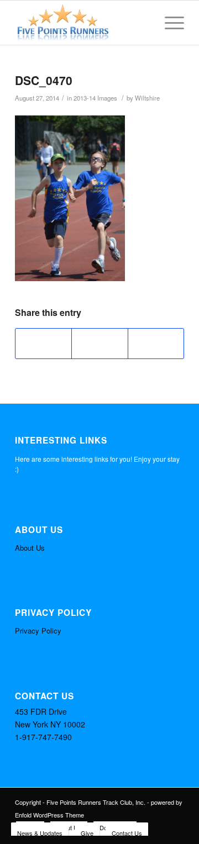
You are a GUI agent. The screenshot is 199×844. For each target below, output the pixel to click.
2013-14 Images (95, 97)
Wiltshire (147, 97)
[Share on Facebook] (43, 343)
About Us (30, 547)
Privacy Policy (38, 630)
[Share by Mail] (156, 343)
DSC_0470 (43, 80)
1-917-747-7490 (43, 736)
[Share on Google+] (99, 343)
